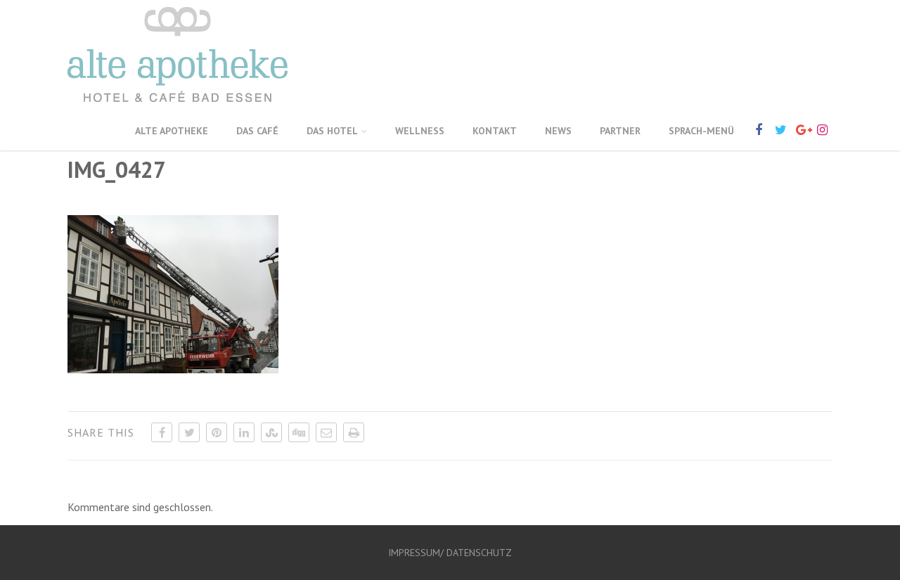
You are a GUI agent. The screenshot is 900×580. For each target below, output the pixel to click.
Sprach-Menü (701, 130)
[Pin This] (216, 432)
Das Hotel (332, 130)
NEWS (558, 130)
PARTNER (620, 130)
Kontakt (494, 130)
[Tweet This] (189, 432)
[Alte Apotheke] (178, 105)
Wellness (419, 130)
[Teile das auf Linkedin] (244, 432)
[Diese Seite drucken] (353, 432)
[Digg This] (298, 432)
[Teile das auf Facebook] (161, 432)
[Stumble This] (271, 432)
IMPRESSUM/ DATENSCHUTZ (450, 552)
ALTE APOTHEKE (171, 130)
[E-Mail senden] (326, 432)
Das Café (257, 130)
